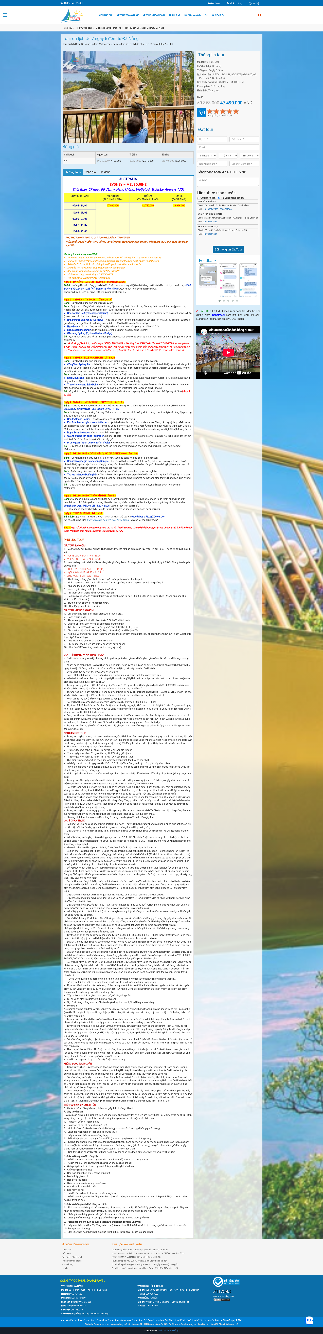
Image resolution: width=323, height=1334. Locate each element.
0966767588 (226, 209)
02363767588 (211, 209)
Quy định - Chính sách (72, 1257)
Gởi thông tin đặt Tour (228, 249)
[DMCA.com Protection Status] (221, 1299)
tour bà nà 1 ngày (82, 1320)
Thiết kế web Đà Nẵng (167, 1330)
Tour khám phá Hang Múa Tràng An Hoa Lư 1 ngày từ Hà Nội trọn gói (144, 1264)
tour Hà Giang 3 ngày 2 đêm (228, 1320)
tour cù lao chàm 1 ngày (102, 1320)
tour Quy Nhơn (167, 1320)
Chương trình (72, 172)
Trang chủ (107, 15)
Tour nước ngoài (155, 15)
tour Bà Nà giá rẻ (183, 1320)
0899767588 (211, 222)
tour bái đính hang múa (203, 1320)
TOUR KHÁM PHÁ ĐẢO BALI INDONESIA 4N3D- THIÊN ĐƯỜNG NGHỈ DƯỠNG (148, 1253)
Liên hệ (255, 3)
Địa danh (104, 172)
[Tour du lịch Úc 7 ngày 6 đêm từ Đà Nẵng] (128, 94)
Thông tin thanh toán (72, 1260)
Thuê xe (175, 15)
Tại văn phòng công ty (232, 197)
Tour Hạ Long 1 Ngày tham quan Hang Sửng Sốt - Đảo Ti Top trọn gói (145, 1268)
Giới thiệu (215, 3)
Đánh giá (90, 172)
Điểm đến (219, 15)
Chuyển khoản (208, 197)
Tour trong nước (129, 15)
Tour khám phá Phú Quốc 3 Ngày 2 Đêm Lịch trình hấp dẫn (139, 1260)
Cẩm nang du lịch (197, 15)
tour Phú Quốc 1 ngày (149, 1320)
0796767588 (211, 234)
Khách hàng (235, 3)
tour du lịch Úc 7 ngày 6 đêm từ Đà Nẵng (108, 520)
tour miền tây (67, 1320)
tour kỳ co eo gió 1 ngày (126, 1320)
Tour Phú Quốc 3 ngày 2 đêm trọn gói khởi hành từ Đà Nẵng (140, 1249)
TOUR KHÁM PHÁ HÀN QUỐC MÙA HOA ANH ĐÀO (136, 1257)
